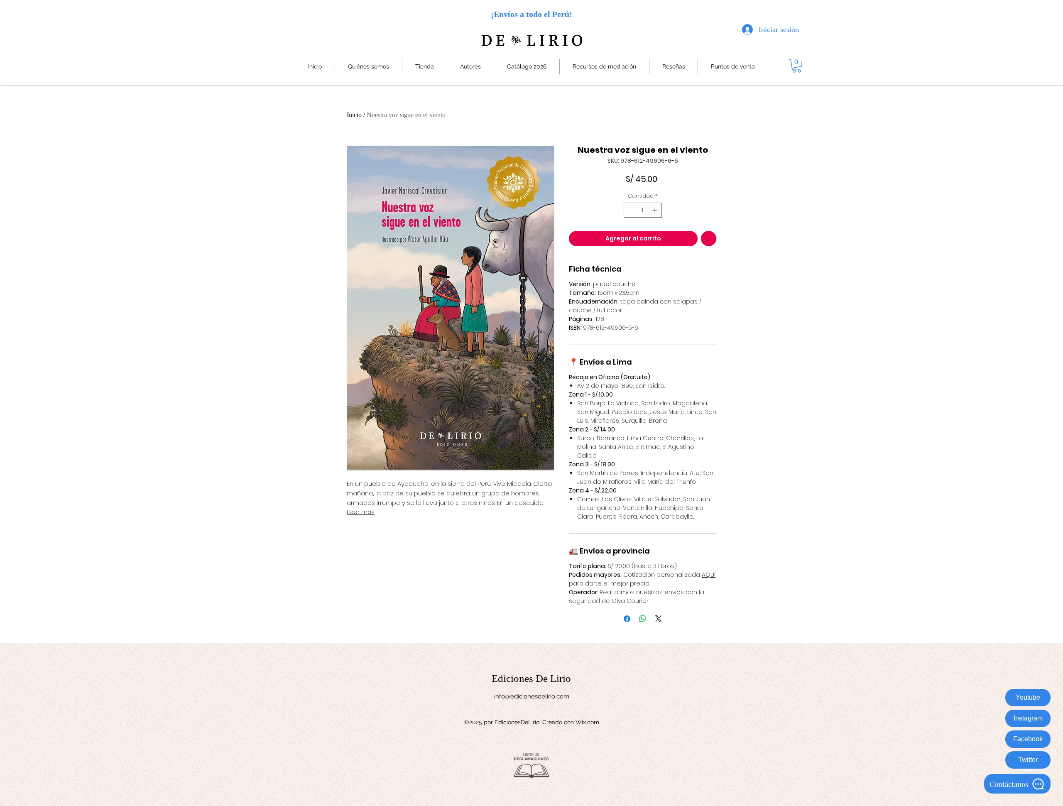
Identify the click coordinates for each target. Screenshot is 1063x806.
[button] (797, 66)
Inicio (354, 114)
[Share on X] (659, 619)
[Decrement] (630, 210)
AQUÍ (708, 575)
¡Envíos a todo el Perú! (531, 14)
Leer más (361, 512)
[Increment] (656, 210)
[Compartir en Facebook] (627, 619)
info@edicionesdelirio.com (531, 696)
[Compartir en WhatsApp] (643, 619)
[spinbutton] (642, 210)
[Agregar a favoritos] (708, 238)
